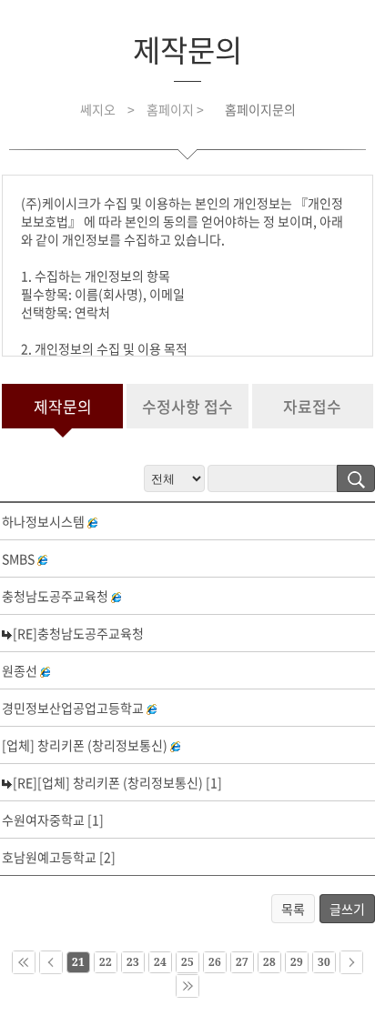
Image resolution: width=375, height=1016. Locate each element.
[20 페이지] (51, 962)
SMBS (18, 558)
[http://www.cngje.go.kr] (118, 596)
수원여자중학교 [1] (53, 819)
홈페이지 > (177, 109)
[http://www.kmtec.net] (154, 708)
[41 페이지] (187, 986)
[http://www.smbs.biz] (44, 558)
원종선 (19, 670)
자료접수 (312, 406)
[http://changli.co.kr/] (177, 745)
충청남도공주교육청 (55, 596)
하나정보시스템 (43, 521)
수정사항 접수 (187, 406)
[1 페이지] (23, 962)
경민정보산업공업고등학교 (73, 708)
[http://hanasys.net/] (94, 521)
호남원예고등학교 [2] (59, 857)
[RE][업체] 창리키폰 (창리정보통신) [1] (117, 782)
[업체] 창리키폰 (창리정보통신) (84, 745)
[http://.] (47, 670)
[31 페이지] (351, 962)
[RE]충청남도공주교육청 (78, 633)
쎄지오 (98, 109)
